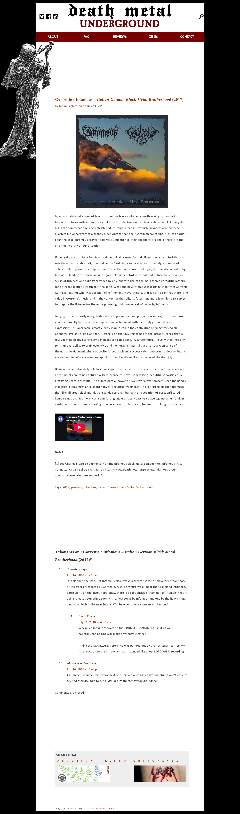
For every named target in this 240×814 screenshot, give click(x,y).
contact (187, 37)
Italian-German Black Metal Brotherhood (125, 487)
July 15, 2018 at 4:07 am (95, 622)
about (53, 37)
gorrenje (76, 487)
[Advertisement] (123, 70)
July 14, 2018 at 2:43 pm (83, 669)
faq (86, 37)
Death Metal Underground (99, 808)
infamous (90, 487)
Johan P (84, 616)
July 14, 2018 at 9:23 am (83, 575)
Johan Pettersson (70, 106)
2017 (66, 487)
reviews (120, 37)
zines (153, 37)
